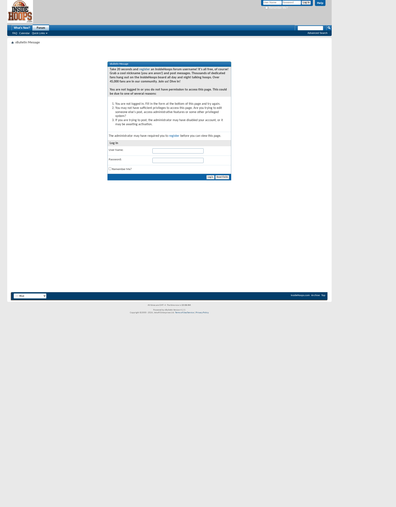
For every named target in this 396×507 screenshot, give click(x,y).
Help (320, 3)
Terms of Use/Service (184, 313)
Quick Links (38, 33)
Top (323, 295)
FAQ (14, 33)
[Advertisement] (135, 236)
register (144, 69)
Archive (315, 295)
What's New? (22, 27)
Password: (115, 159)
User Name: (116, 150)
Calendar (24, 33)
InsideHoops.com (300, 295)
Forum (41, 27)
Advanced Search (318, 33)
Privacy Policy (202, 313)
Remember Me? (278, 7)
